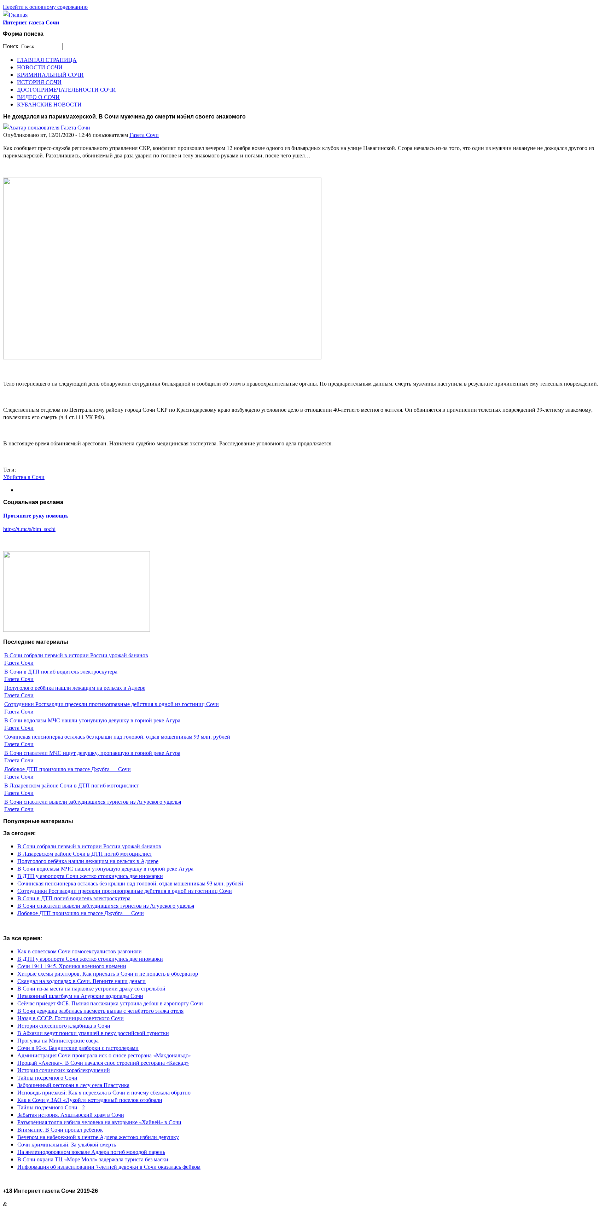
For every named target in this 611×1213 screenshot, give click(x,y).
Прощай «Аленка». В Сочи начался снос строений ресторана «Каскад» (103, 1062)
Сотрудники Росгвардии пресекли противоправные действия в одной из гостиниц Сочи (111, 703)
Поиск (11, 46)
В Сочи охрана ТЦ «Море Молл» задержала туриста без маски (92, 1159)
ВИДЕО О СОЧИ (38, 96)
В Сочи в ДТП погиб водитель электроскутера (60, 671)
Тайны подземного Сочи (47, 1077)
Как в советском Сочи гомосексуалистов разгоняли (79, 951)
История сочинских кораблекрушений (63, 1070)
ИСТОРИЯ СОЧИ (39, 82)
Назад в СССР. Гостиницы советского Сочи (70, 1018)
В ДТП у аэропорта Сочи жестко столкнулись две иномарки (90, 875)
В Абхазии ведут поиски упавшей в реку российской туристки (93, 1032)
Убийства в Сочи (24, 476)
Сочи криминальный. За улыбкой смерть (66, 1144)
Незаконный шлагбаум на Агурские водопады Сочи (80, 995)
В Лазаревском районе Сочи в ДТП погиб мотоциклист (71, 785)
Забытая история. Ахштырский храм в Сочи (70, 1114)
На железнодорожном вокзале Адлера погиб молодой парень (91, 1151)
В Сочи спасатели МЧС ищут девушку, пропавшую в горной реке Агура (92, 752)
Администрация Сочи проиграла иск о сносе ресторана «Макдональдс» (104, 1055)
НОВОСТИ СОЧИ (40, 67)
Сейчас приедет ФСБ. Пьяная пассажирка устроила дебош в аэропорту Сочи (110, 1003)
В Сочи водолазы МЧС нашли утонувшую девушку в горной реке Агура (92, 720)
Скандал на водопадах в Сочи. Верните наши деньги (81, 980)
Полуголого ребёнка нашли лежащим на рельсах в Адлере (74, 687)
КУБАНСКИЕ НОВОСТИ (49, 104)
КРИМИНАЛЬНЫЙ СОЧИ (50, 74)
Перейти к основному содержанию (45, 6)
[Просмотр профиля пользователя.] (46, 127)
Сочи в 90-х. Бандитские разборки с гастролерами (78, 1047)
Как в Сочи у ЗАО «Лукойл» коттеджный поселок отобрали (89, 1099)
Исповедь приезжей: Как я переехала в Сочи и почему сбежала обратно (104, 1092)
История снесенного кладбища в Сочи (63, 1025)
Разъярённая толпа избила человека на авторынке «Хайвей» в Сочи (99, 1122)
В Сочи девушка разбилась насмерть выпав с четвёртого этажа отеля (100, 1010)
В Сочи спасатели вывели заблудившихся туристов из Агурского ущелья (92, 801)
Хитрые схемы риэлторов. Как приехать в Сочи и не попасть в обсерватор (107, 973)
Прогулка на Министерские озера (58, 1040)
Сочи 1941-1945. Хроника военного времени (71, 966)
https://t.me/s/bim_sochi (29, 528)
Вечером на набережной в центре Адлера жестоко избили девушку (98, 1136)
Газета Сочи (144, 134)
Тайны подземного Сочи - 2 (51, 1107)
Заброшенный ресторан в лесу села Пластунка (73, 1084)
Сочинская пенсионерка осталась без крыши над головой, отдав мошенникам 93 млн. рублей (117, 736)
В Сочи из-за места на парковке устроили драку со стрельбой (91, 988)
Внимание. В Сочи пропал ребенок (60, 1129)
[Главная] (15, 14)
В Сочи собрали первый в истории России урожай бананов (76, 655)
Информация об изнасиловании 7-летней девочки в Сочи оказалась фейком (108, 1166)
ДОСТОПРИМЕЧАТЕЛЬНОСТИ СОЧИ (66, 89)
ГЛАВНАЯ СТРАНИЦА (47, 59)
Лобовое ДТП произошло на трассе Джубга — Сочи (67, 769)
